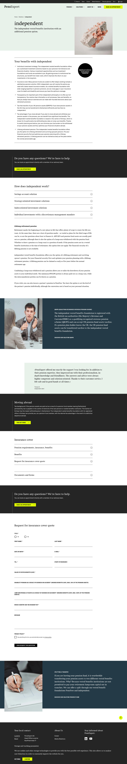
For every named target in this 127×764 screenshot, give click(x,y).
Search (78, 1)
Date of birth (19, 551)
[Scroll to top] (121, 718)
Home (15, 17)
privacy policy (47, 637)
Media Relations (96, 1)
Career (88, 1)
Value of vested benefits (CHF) (24, 572)
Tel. (16, 562)
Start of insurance (61, 562)
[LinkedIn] (86, 738)
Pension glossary (106, 1)
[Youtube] (90, 738)
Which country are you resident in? (26, 605)
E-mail (57, 551)
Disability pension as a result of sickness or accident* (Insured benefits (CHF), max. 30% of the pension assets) (51, 582)
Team (83, 1)
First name (18, 541)
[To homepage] (12, 7)
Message (17, 615)
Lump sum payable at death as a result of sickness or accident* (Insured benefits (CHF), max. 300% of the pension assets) (52, 593)
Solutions (21, 17)
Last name (58, 541)
